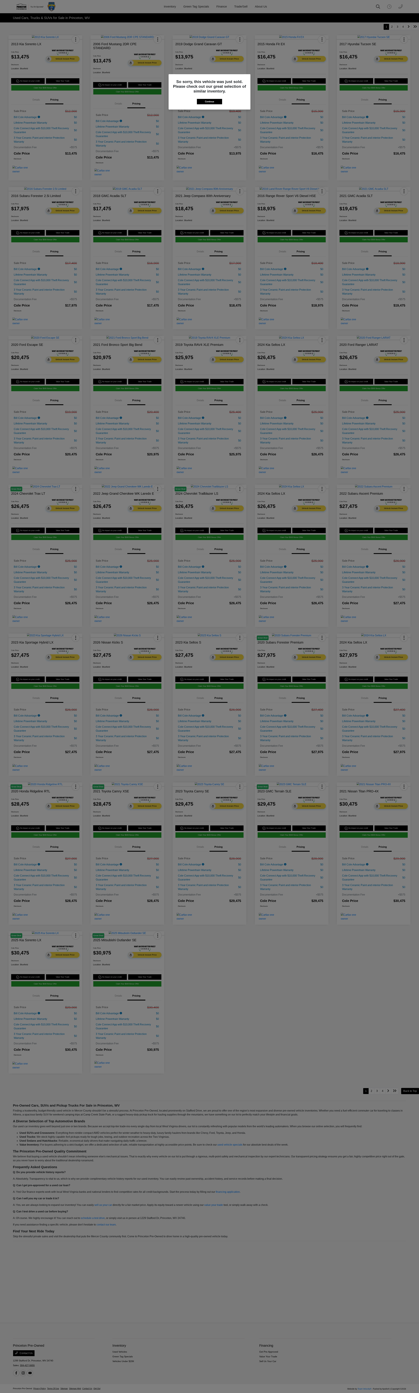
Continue (209, 101)
